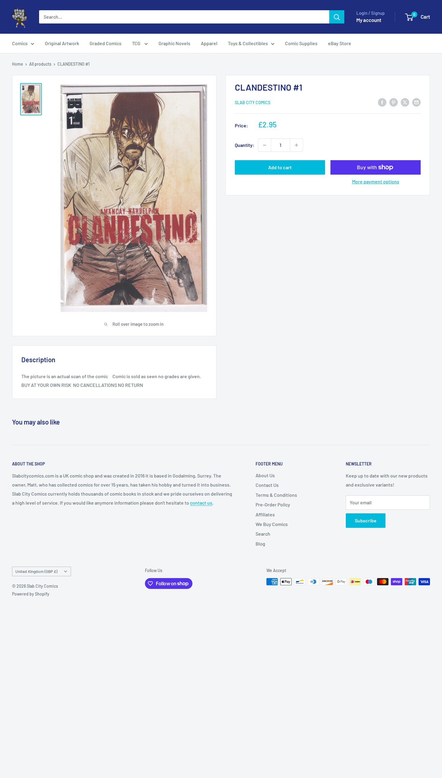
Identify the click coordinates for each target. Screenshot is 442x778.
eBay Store (339, 43)
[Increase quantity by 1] (296, 145)
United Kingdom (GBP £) (36, 571)
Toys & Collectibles (248, 43)
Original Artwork (62, 43)
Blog (260, 543)
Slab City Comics (252, 102)
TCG (136, 43)
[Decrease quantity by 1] (264, 145)
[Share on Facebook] (382, 102)
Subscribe (365, 520)
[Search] (336, 16)
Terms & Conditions (276, 495)
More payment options (375, 181)
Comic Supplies (301, 43)
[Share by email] (416, 102)
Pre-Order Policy (273, 504)
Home (17, 64)
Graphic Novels (174, 43)
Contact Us (267, 485)
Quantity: (244, 145)
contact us (201, 503)
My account (368, 20)
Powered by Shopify (30, 593)
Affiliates (265, 514)
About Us (265, 475)
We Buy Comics (272, 524)
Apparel (209, 43)
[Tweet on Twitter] (405, 102)
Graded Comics (105, 43)
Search (263, 534)
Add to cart (280, 167)
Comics (20, 43)
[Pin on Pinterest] (393, 102)
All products (40, 64)
